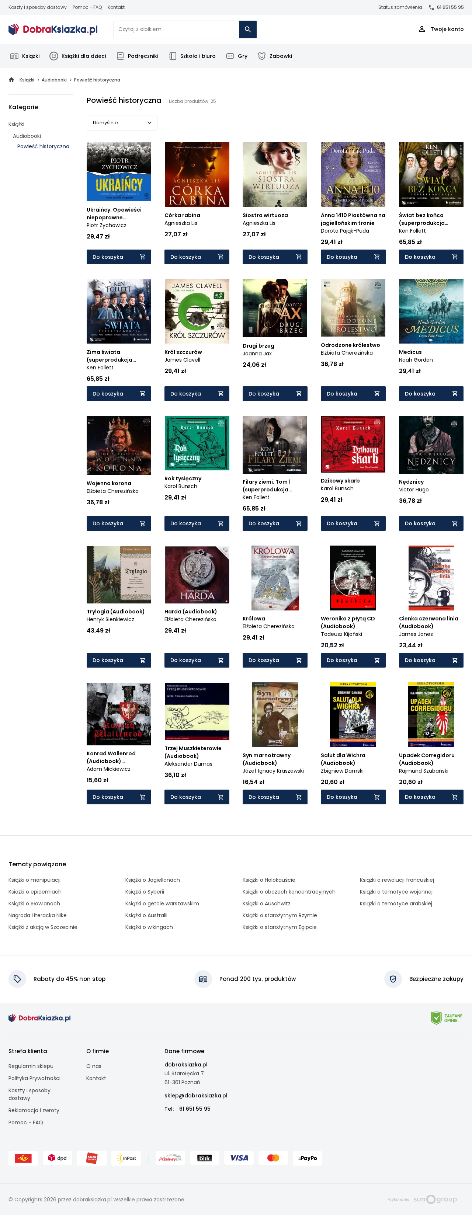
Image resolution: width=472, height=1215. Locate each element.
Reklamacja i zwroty (33, 1110)
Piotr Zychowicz (106, 225)
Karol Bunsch (180, 486)
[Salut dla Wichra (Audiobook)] (353, 714)
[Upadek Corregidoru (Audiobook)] (431, 714)
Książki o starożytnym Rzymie (280, 915)
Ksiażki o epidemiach (35, 891)
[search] (248, 29)
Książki (30, 56)
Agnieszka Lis (180, 223)
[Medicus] (431, 311)
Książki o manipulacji (34, 880)
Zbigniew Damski (342, 770)
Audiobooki (27, 136)
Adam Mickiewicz (109, 769)
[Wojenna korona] (119, 446)
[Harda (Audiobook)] (196, 574)
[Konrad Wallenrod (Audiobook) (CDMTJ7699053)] (119, 713)
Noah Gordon (416, 359)
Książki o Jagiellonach (152, 880)
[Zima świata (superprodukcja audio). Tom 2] (119, 311)
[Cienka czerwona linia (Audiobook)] (431, 578)
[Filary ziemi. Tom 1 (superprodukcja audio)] (275, 445)
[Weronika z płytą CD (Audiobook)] (353, 578)
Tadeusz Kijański (341, 634)
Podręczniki (143, 56)
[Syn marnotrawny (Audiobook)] (275, 714)
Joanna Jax (257, 353)
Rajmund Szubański (423, 770)
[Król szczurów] (196, 311)
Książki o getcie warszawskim (162, 903)
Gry (242, 56)
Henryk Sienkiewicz (110, 619)
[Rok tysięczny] (196, 443)
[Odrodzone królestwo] (353, 308)
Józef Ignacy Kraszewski (273, 770)
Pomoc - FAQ (87, 7)
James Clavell (182, 359)
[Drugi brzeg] (275, 308)
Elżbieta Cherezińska (347, 352)
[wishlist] (138, 189)
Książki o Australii (146, 915)
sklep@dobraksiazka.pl (196, 1095)
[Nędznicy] (431, 445)
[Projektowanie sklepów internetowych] (422, 1199)
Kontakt (116, 7)
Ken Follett (412, 230)
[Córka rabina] (196, 174)
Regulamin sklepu (30, 1066)
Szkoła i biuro (198, 56)
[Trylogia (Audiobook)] (119, 574)
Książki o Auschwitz (267, 903)
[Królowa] (275, 578)
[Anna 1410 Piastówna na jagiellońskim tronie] (353, 174)
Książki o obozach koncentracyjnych (289, 891)
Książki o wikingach (149, 927)
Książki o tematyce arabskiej (396, 903)
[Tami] (53, 29)
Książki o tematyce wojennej (396, 891)
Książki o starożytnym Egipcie (280, 927)
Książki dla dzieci (84, 56)
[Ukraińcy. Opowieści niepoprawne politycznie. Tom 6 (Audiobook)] (119, 172)
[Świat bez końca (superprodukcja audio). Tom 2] (431, 174)
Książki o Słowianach (34, 903)
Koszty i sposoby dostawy (37, 7)
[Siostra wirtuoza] (275, 174)
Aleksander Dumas (188, 763)
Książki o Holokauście (269, 880)
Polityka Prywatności (34, 1078)
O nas (93, 1066)
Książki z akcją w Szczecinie (42, 927)
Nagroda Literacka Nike (37, 915)
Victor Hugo (414, 489)
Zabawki (281, 56)
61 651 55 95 (450, 7)
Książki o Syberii (144, 891)
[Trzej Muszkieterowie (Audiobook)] (196, 711)
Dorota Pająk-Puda (345, 230)
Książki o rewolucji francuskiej (397, 880)
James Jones (416, 634)
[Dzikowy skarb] (353, 444)
